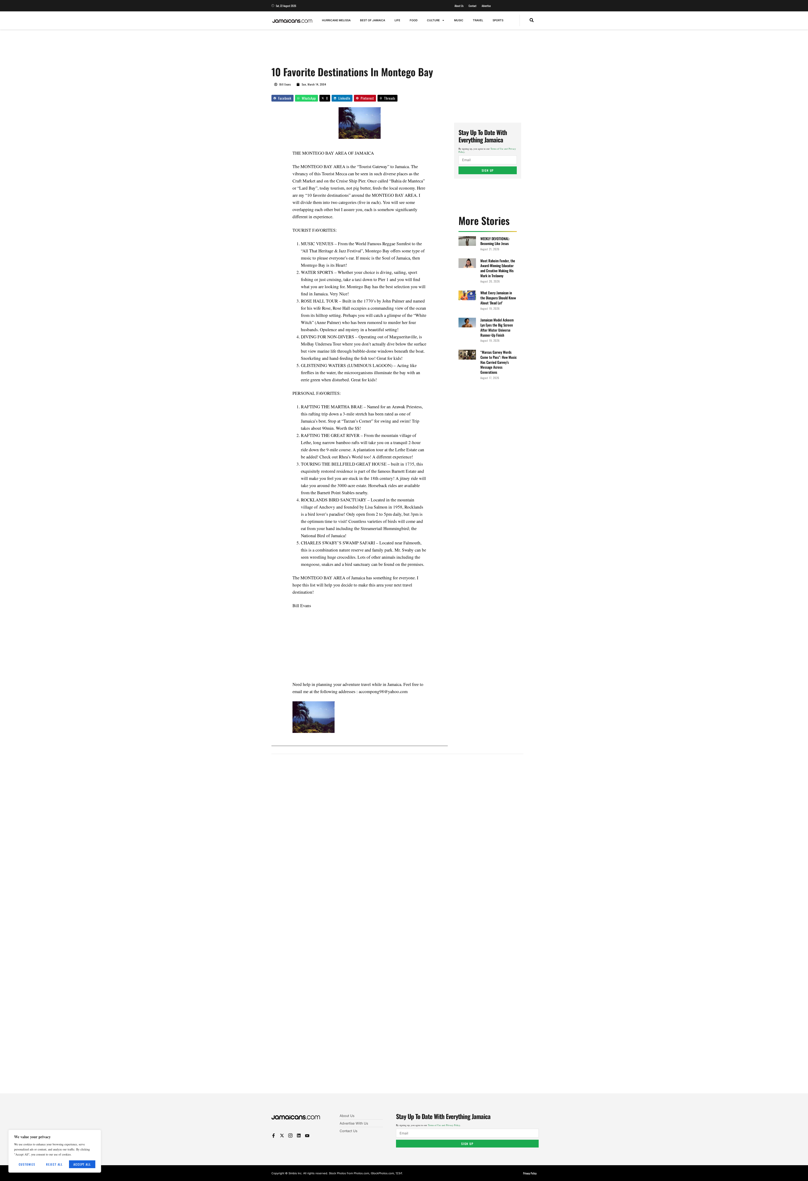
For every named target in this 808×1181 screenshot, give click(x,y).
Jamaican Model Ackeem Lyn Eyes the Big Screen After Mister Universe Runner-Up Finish (497, 327)
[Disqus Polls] (397, 814)
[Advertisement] (348, 49)
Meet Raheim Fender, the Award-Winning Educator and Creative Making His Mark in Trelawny (497, 268)
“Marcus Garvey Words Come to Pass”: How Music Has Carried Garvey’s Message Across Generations (498, 362)
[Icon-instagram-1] (290, 1135)
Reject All (54, 1164)
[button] (532, 20)
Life (397, 20)
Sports (498, 20)
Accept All (82, 1164)
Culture (433, 20)
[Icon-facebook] (273, 1135)
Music (458, 20)
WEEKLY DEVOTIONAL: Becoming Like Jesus (495, 241)
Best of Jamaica (372, 20)
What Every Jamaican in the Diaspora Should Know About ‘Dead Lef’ (498, 297)
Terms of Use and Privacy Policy (444, 1125)
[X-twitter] (282, 1135)
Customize (27, 1164)
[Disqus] (397, 926)
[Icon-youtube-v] (307, 1135)
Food (413, 20)
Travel (478, 20)
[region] (54, 1151)
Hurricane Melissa (336, 20)
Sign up (488, 170)
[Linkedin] (299, 1135)
